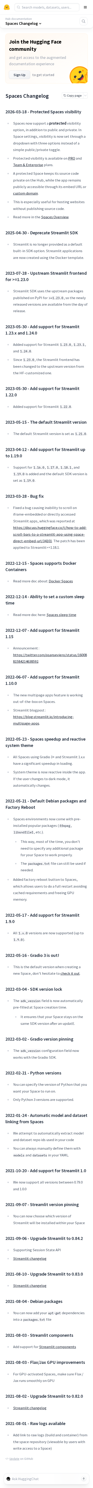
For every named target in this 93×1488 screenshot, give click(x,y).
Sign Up (20, 74)
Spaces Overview (55, 216)
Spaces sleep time (61, 614)
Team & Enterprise (28, 164)
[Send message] (83, 1478)
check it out (70, 973)
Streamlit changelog (29, 1258)
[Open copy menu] (85, 95)
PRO (71, 158)
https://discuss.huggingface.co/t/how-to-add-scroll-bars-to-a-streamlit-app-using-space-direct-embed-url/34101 (50, 534)
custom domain (25, 193)
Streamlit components (57, 1346)
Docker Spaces (61, 581)
